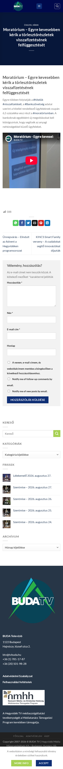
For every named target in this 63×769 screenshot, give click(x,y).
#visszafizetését (12, 104)
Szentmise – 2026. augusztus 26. (32, 498)
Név (10, 312)
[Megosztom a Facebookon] (22, 223)
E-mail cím (13, 329)
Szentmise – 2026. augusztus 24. (32, 522)
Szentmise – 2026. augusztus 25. (32, 510)
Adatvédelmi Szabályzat (18, 676)
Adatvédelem (34, 736)
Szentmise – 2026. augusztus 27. (32, 487)
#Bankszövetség (34, 104)
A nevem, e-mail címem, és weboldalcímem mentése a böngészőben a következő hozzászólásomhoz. (29, 368)
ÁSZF (47, 736)
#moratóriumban (43, 113)
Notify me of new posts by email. (29, 391)
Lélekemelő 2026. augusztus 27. (32, 475)
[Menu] (39, 6)
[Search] (57, 6)
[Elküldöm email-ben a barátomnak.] (35, 223)
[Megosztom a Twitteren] (28, 223)
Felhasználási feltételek (17, 682)
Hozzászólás (14, 282)
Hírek (36, 25)
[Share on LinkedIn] (47, 223)
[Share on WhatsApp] (16, 223)
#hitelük (38, 99)
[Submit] (56, 433)
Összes (28, 25)
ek (4, 195)
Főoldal (18, 736)
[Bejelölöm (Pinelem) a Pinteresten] (41, 223)
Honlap (11, 345)
